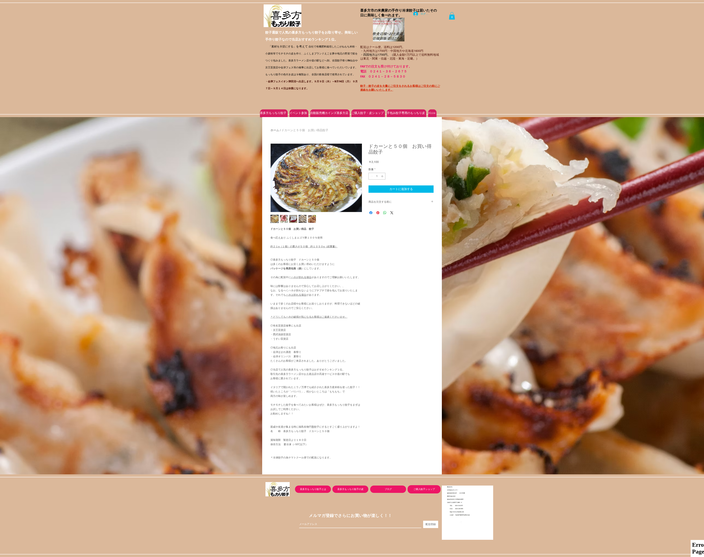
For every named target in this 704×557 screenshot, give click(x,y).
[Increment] (382, 176)
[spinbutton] (377, 176)
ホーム (274, 130)
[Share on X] (392, 213)
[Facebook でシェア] (371, 213)
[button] (452, 16)
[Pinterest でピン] (378, 213)
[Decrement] (371, 176)
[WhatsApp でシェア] (385, 213)
